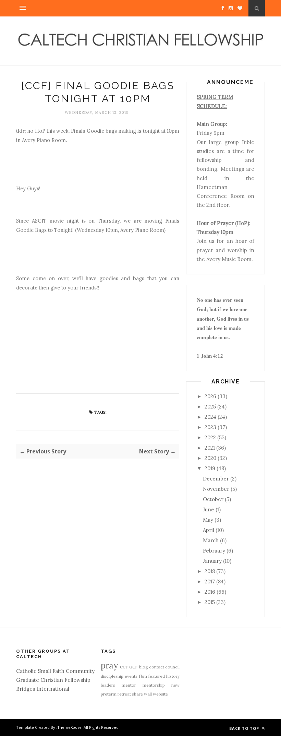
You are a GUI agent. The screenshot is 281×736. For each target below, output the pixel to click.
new (175, 685)
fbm (143, 676)
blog (143, 666)
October (213, 499)
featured (156, 676)
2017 (210, 581)
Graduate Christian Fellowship (53, 680)
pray (109, 665)
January (212, 561)
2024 (210, 417)
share (137, 694)
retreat (124, 694)
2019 (210, 468)
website (160, 694)
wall (148, 694)
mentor (129, 685)
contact (156, 666)
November (216, 489)
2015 (210, 602)
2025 (210, 406)
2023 (210, 427)
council (172, 666)
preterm (109, 694)
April (208, 530)
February (214, 550)
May (208, 520)
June (208, 509)
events (131, 676)
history (173, 676)
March (211, 540)
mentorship (154, 685)
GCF (133, 666)
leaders (108, 685)
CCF (124, 666)
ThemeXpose (69, 727)
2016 (210, 592)
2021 (210, 447)
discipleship (112, 676)
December (216, 478)
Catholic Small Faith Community (55, 671)
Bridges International (42, 689)
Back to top (244, 728)
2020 (210, 458)
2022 (210, 437)
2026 (210, 396)
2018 (210, 571)
